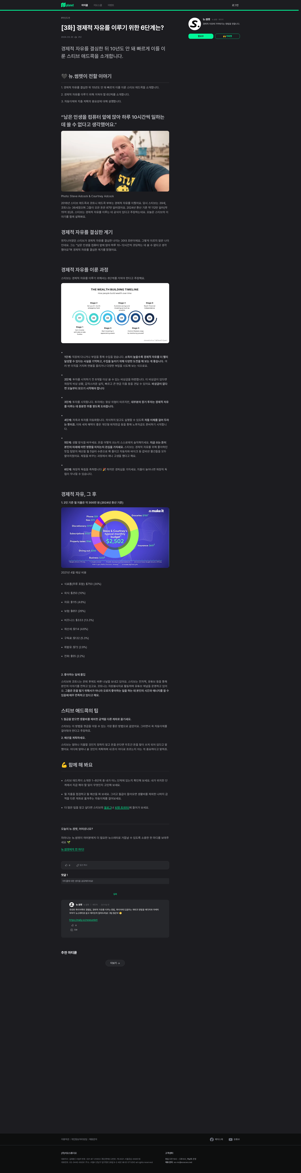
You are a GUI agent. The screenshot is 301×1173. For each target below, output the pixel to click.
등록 (115, 894)
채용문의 (93, 1139)
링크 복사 (83, 865)
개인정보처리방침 (79, 1139)
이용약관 (65, 1139)
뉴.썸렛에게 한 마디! (72, 849)
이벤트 (111, 5)
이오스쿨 (98, 5)
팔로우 (201, 36)
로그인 (235, 5)
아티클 (85, 5)
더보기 (114, 963)
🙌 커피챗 (227, 36)
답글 (75, 930)
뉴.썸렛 (206, 19)
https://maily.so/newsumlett (83, 920)
